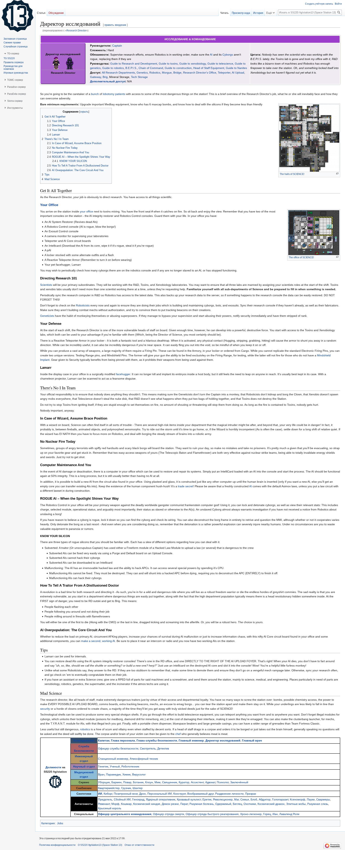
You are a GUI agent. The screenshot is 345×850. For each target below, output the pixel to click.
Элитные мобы (296, 803)
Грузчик (126, 788)
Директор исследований (222, 740)
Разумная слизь (317, 803)
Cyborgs (227, 54)
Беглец (237, 803)
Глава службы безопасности (157, 740)
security (45, 708)
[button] (270, 12)
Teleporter (224, 72)
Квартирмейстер (109, 788)
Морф (115, 803)
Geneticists (47, 315)
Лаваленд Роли (289, 814)
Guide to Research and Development (133, 63)
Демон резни (170, 803)
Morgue (167, 72)
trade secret (185, 486)
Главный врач (252, 740)
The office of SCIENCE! (301, 257)
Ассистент (197, 782)
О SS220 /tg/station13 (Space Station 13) (100, 845)
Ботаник (138, 782)
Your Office (49, 205)
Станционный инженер (113, 758)
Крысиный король (109, 808)
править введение (115, 24)
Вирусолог (139, 774)
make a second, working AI (98, 641)
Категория (48, 823)
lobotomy (108, 94)
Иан (275, 814)
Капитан (103, 740)
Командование (83, 740)
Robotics (154, 72)
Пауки (311, 799)
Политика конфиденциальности (57, 845)
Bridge (177, 72)
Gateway (95, 77)
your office (86, 211)
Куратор (184, 782)
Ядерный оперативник (160, 799)
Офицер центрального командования (124, 814)
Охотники (250, 803)
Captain (117, 45)
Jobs (60, 823)
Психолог (223, 782)
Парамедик (113, 774)
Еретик (206, 799)
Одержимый (223, 803)
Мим (158, 782)
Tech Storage (139, 77)
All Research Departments (118, 72)
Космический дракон (271, 803)
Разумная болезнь (201, 803)
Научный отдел (84, 766)
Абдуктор (265, 799)
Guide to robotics (113, 68)
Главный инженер (191, 740)
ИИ (100, 793)
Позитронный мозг (126, 793)
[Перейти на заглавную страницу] (18, 16)
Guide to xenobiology (192, 63)
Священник (169, 782)
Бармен (116, 782)
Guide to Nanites (236, 68)
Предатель (105, 799)
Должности (53, 767)
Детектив (163, 748)
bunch (95, 94)
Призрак (250, 793)
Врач (101, 774)
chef (178, 733)
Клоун (149, 782)
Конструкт (179, 793)
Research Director (76, 30)
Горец (267, 814)
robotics (85, 729)
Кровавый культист (189, 799)
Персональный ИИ (159, 793)
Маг (236, 799)
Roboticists (83, 305)
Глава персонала (123, 740)
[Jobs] (55, 781)
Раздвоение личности (229, 793)
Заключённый (239, 782)
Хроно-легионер (251, 814)
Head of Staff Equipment (208, 68)
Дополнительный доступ (107, 81)
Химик (126, 774)
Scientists (46, 284)
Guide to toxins (168, 63)
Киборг (108, 793)
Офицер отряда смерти (168, 814)
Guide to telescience (220, 63)
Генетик (103, 766)
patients (120, 94)
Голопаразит (280, 799)
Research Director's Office (199, 72)
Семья (244, 799)
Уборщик (104, 782)
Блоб (254, 799)
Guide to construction (178, 68)
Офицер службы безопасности (118, 748)
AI (211, 54)
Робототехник (130, 766)
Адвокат (210, 782)
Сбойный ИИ (122, 799)
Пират (184, 803)
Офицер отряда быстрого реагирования (212, 814)
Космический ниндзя (146, 803)
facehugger (123, 374)
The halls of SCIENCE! (292, 174)
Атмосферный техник (144, 758)
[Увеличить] (337, 173)
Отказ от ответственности (139, 845)
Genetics (142, 72)
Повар (127, 782)
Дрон (142, 793)
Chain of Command (151, 68)
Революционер (223, 799)
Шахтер (138, 788)
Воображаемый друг (200, 793)
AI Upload (238, 72)
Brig (105, 77)
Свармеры (323, 799)
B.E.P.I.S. (131, 68)
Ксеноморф (297, 799)
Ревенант (104, 803)
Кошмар (126, 803)
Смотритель (148, 748)
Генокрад (138, 799)
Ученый (115, 766)
